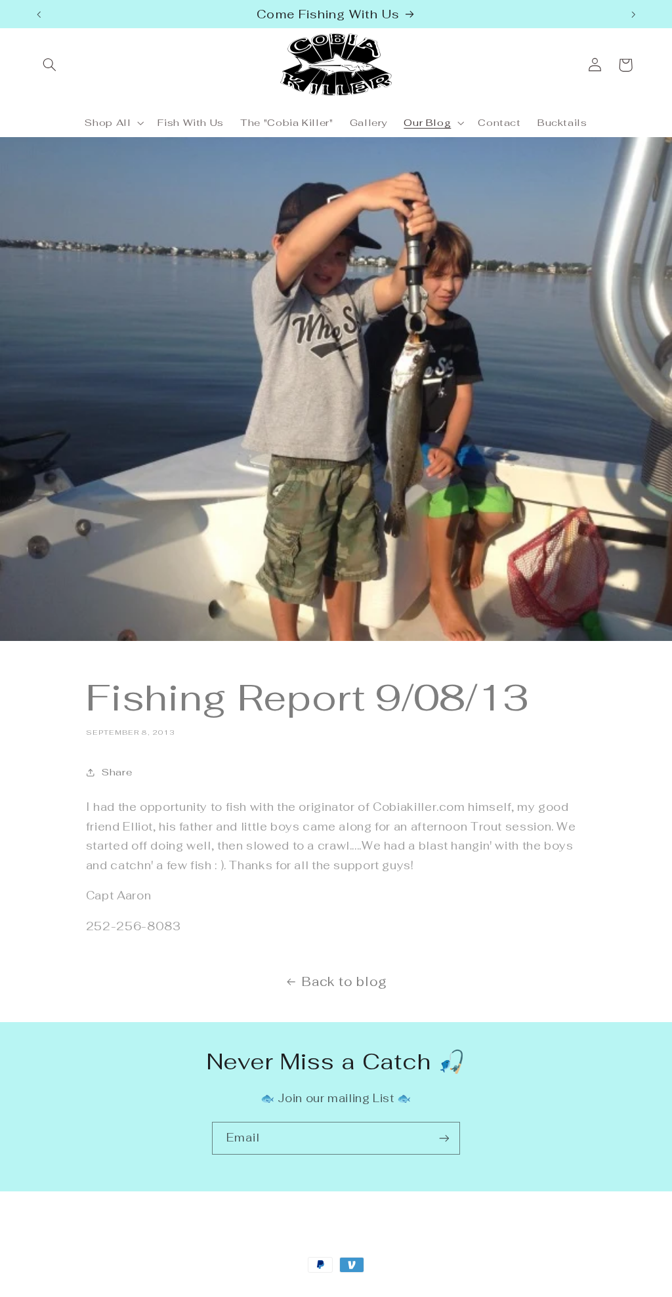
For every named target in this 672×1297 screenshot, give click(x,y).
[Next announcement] (633, 14)
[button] (50, 65)
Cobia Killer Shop (108, 1289)
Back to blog (344, 982)
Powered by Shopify (192, 1289)
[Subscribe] (444, 1138)
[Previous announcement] (38, 14)
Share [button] (117, 772)
